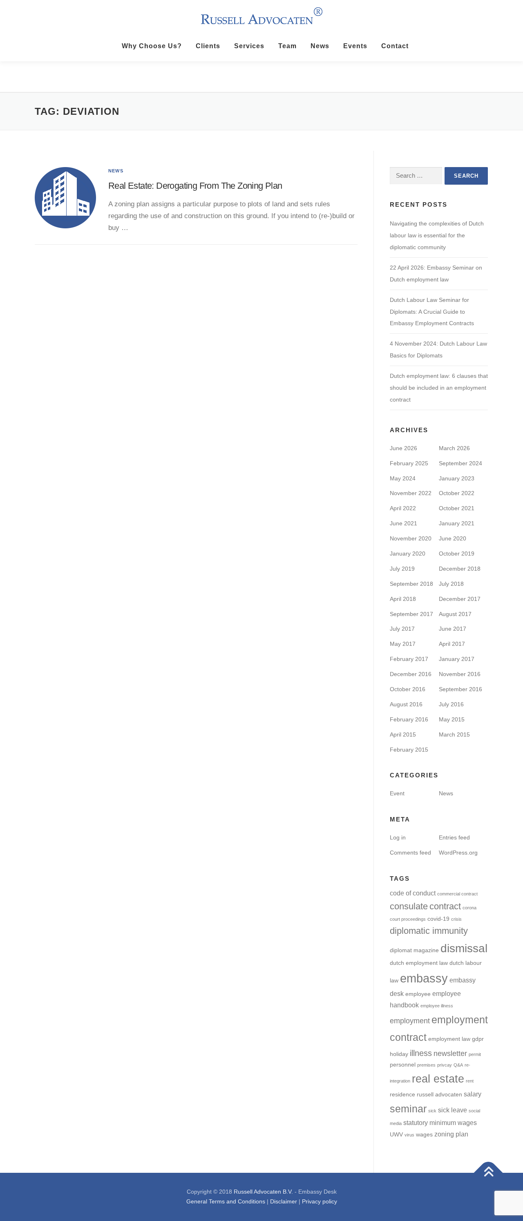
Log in (398, 837)
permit (475, 1054)
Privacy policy (319, 1201)
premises (426, 1065)
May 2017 (403, 644)
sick (432, 1110)
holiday (399, 1054)
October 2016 (407, 689)
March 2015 (454, 734)
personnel (403, 1065)
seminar (408, 1108)
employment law (449, 1039)
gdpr (478, 1039)
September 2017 (411, 614)
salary (472, 1094)
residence (402, 1095)
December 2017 (460, 599)
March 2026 (454, 448)
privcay (444, 1065)
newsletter (450, 1053)
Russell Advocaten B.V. (263, 1191)
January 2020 (407, 553)
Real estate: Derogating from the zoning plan (195, 186)
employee (418, 994)
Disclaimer (283, 1201)
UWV (396, 1135)
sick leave (452, 1110)
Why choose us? (152, 45)
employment (410, 1020)
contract (445, 906)
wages (424, 1135)
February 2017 (409, 659)
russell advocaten (439, 1095)
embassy (424, 978)
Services (249, 45)
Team (287, 45)
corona (469, 907)
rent (470, 1080)
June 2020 (452, 538)
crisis (456, 919)
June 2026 (403, 448)
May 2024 (403, 478)
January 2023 (456, 478)
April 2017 (452, 644)
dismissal (463, 948)
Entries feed (454, 837)
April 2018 (403, 599)
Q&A (458, 1065)
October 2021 (456, 508)
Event (397, 793)
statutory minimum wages (440, 1122)
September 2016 (460, 689)
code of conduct (413, 893)
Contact (395, 45)
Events (355, 45)
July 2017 (402, 628)
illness (421, 1053)
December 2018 (460, 568)
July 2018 (451, 583)
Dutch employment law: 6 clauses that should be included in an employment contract (439, 388)
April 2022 (403, 508)
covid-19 (438, 919)
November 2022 (410, 493)
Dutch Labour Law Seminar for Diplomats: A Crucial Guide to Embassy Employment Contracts (432, 312)
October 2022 (456, 493)
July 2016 (451, 704)
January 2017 (456, 659)
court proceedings (408, 919)
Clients (208, 45)
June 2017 (452, 628)
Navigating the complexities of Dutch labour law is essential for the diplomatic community (437, 235)
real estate (438, 1079)
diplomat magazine (414, 950)
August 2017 (455, 614)
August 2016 (406, 704)
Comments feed (410, 852)
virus (409, 1134)
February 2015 (409, 749)
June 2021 (403, 523)
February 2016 (409, 719)
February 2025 (409, 463)
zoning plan (451, 1134)
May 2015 (452, 719)
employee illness (436, 1005)
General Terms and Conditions (225, 1201)
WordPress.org (458, 852)
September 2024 (460, 463)
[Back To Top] (488, 1173)
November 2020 (410, 538)
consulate (409, 906)
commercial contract (457, 893)
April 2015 (403, 734)
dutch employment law (419, 963)
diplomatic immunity (429, 931)
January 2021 (456, 523)
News (320, 45)
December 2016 (410, 674)
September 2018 (411, 583)
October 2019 (456, 553)
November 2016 (460, 674)
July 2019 (402, 568)
